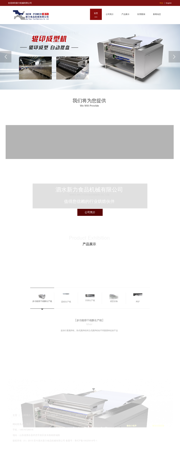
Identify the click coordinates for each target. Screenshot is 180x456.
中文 (161, 3)
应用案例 (53, 415)
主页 (15, 415)
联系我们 (80, 415)
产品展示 (39, 415)
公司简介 (26, 415)
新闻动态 (66, 415)
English (169, 3)
